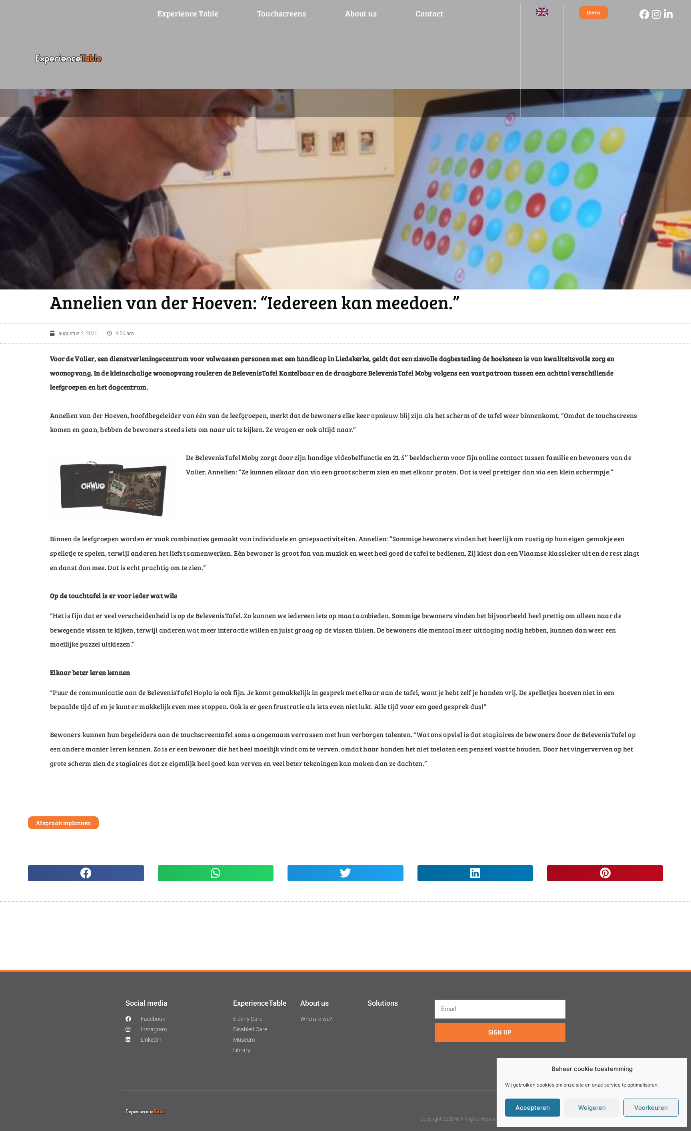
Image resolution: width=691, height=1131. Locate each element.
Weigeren (592, 1107)
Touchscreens (281, 13)
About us (361, 13)
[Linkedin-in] (668, 14)
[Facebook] (644, 14)
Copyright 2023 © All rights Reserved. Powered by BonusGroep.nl (492, 1119)
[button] (86, 873)
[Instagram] (656, 14)
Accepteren (532, 1107)
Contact (429, 13)
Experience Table (188, 13)
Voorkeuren (651, 1107)
